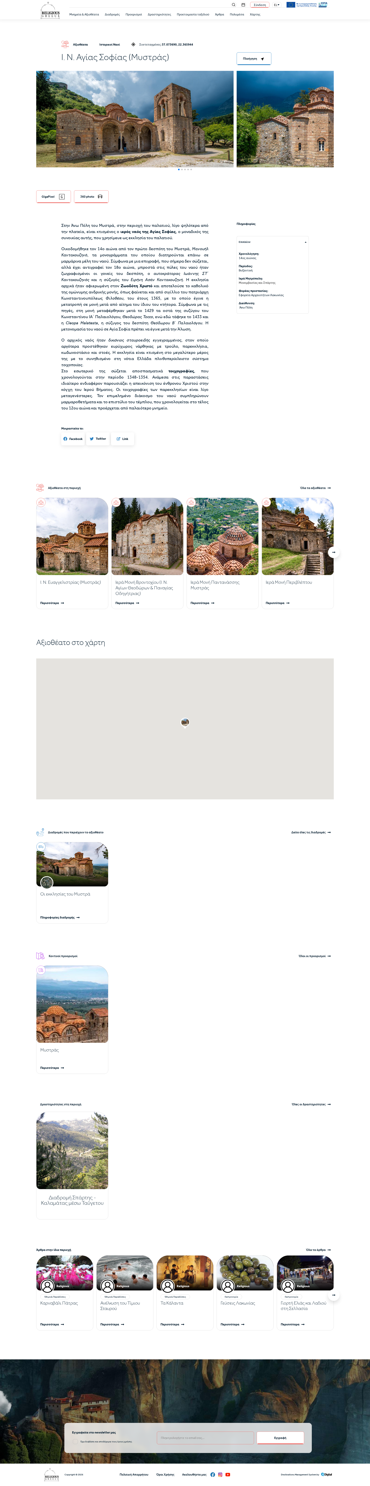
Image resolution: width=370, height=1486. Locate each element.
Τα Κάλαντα (172, 1303)
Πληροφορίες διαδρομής (57, 917)
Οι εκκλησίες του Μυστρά (65, 894)
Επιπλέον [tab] (245, 242)
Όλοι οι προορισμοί (312, 956)
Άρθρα (219, 14)
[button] (135, 132)
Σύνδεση (260, 5)
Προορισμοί (134, 14)
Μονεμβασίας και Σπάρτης (257, 283)
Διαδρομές (112, 14)
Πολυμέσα (237, 14)
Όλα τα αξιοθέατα (313, 488)
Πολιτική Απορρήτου (134, 1474)
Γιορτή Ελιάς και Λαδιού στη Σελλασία (303, 1305)
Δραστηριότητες (159, 14)
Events (243, 5)
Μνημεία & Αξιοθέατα (84, 14)
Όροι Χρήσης (165, 1474)
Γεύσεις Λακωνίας (238, 1303)
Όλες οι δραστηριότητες (309, 1104)
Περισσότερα (49, 603)
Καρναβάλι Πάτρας (59, 1303)
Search (233, 5)
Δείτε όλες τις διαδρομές (308, 832)
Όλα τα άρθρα (316, 1249)
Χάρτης (255, 14)
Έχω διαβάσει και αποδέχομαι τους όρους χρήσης (106, 1441)
